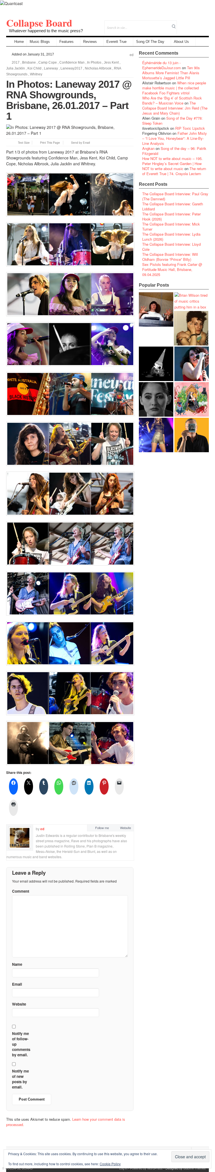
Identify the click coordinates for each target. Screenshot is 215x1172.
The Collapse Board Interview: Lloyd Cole (171, 247)
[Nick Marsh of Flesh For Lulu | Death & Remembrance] (191, 328)
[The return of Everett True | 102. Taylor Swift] (156, 435)
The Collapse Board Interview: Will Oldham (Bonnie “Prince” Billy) (170, 257)
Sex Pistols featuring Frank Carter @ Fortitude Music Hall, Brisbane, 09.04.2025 (172, 269)
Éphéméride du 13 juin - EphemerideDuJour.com (161, 65)
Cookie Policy (110, 1163)
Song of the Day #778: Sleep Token (172, 120)
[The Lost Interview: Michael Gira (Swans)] (191, 435)
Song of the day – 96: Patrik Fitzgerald (174, 151)
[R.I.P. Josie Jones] (156, 399)
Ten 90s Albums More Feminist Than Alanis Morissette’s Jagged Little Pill (171, 72)
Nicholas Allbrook (98, 68)
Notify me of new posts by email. (20, 1079)
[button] (27, 194)
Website (125, 827)
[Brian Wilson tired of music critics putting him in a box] (191, 301)
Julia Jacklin (15, 68)
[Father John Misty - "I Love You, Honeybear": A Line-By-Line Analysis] (191, 399)
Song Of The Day (150, 42)
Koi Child (34, 68)
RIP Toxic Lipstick (190, 128)
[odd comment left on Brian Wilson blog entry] (156, 309)
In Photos (94, 62)
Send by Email (80, 143)
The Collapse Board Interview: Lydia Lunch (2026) (171, 236)
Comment (20, 891)
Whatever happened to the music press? (46, 30)
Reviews (90, 42)
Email (197, 23)
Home (19, 42)
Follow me (102, 827)
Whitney (36, 74)
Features (66, 42)
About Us (181, 42)
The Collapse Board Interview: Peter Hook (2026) (171, 216)
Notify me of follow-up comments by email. (21, 1044)
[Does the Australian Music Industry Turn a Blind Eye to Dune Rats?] (156, 364)
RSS (204, 23)
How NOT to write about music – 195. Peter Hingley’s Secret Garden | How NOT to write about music (172, 163)
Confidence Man (72, 62)
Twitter (182, 23)
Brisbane (29, 62)
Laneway (51, 68)
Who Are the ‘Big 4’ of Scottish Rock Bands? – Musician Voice (172, 100)
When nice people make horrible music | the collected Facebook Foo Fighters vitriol (174, 88)
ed (132, 55)
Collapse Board (39, 22)
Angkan (148, 148)
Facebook (189, 23)
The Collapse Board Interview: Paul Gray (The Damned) (175, 196)
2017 (16, 62)
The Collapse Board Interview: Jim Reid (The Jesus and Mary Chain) (174, 108)
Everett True (116, 42)
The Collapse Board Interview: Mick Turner (171, 226)
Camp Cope (47, 62)
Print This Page (50, 143)
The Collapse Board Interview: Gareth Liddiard (172, 206)
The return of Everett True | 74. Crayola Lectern (174, 171)
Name (17, 964)
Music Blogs (40, 42)
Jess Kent (111, 62)
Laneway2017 (71, 68)
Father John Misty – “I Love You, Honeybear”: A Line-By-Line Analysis (174, 138)
